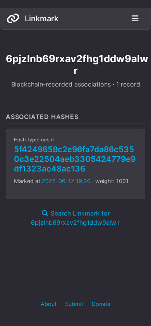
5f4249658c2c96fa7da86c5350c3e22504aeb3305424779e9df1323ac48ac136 (75, 158)
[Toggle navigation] (135, 18)
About (49, 304)
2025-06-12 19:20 (66, 181)
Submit (74, 304)
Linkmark (40, 18)
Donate (101, 304)
